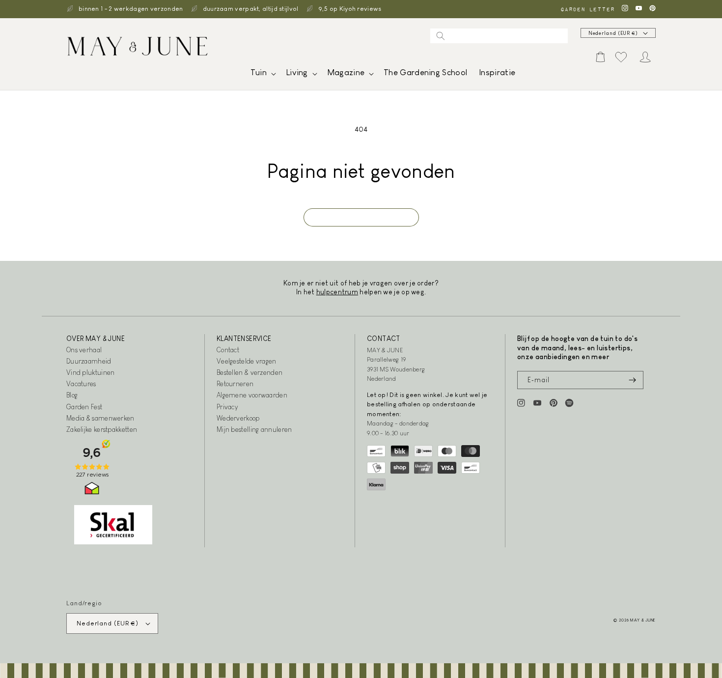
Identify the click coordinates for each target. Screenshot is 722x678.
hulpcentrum (337, 292)
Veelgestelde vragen (247, 361)
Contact (228, 350)
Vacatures (81, 384)
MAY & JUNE (643, 620)
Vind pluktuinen (90, 372)
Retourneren (235, 384)
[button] (262, 75)
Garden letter (587, 9)
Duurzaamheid (88, 361)
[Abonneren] (632, 380)
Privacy (227, 407)
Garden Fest (84, 407)
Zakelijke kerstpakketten (101, 429)
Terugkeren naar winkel (361, 217)
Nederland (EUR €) (613, 33)
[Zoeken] (440, 35)
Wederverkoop (238, 418)
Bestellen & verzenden (249, 372)
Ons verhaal (84, 350)
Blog (72, 395)
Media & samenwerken (100, 418)
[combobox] (499, 35)
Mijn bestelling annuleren (254, 429)
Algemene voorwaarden (252, 395)
